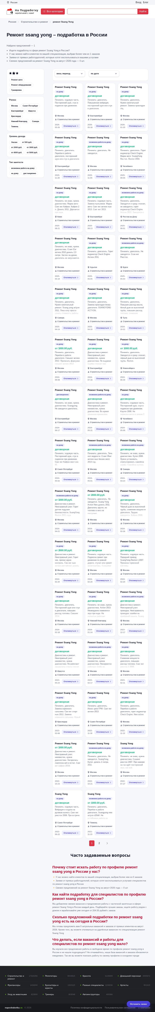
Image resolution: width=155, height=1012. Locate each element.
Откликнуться (70, 126)
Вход (138, 2)
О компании (144, 1008)
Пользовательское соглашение (120, 1008)
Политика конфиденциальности (86, 1008)
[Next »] (107, 843)
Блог (145, 2)
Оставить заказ (138, 1004)
